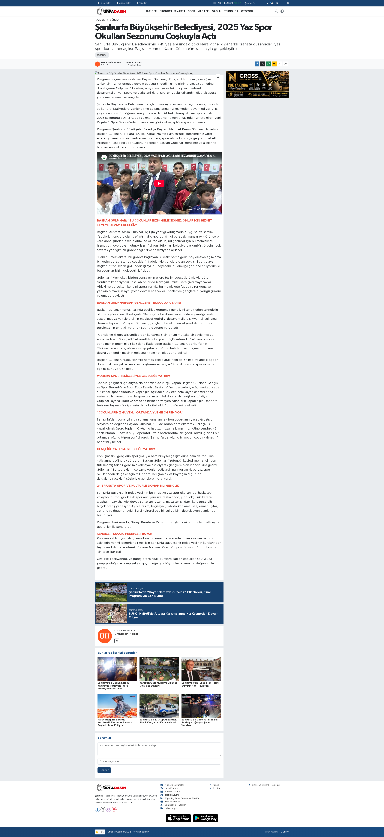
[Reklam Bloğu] (257, 84)
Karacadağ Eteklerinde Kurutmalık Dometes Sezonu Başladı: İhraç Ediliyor (115, 723)
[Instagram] (108, 809)
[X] (102, 809)
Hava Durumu (171, 788)
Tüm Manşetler (172, 802)
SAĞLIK (216, 11)
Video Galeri (124, 3)
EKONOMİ (166, 11)
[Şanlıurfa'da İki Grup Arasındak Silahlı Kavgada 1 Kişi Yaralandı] (159, 705)
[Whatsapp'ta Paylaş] (268, 63)
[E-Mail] (116, 640)
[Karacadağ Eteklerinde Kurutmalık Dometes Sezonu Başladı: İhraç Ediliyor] (117, 705)
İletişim (216, 788)
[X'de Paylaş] (262, 63)
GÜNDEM (151, 11)
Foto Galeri (105, 3)
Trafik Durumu (172, 795)
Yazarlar (142, 3)
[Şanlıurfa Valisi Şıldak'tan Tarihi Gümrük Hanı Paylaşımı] (201, 669)
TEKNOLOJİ (231, 11)
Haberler (100, 20)
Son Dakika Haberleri (175, 805)
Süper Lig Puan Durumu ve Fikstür (182, 798)
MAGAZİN (204, 11)
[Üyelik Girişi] (286, 3)
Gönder (104, 770)
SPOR (191, 11)
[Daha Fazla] (274, 63)
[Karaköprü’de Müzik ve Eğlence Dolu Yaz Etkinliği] (159, 669)
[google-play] (205, 818)
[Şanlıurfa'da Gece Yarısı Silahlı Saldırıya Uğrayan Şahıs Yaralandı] (201, 705)
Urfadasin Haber (126, 633)
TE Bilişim (284, 832)
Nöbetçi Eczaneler (174, 785)
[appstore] (178, 818)
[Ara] (276, 11)
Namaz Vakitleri (173, 792)
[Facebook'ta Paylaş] (257, 63)
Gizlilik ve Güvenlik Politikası (266, 785)
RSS (101, 832)
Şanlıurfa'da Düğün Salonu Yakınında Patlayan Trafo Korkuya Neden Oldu (113, 686)
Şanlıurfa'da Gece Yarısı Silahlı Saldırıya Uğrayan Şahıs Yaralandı (200, 723)
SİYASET (179, 11)
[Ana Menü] (287, 11)
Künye (216, 785)
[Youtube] (114, 809)
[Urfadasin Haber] (105, 636)
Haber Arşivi (171, 808)
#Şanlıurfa (101, 55)
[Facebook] (97, 809)
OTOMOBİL (248, 11)
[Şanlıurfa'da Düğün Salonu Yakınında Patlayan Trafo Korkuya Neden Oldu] (117, 669)
